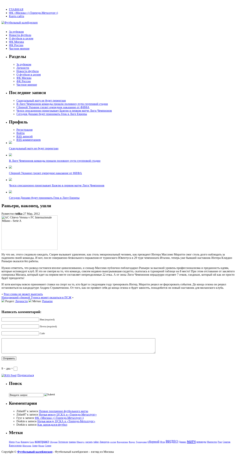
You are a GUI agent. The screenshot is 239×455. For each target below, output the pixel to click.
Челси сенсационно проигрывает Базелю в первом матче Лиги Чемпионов (64, 110)
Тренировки (141, 442)
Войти (20, 133)
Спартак (226, 442)
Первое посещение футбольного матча (63, 411)
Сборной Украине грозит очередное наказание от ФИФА (52, 107)
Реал (220, 442)
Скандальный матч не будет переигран (41, 100)
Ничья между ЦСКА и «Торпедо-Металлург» (68, 414)
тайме (96, 442)
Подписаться (25, 375)
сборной (153, 441)
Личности (22, 67)
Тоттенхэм (63, 442)
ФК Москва (16, 41)
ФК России (16, 45)
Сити (32, 442)
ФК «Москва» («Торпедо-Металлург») (33, 12)
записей (24, 136)
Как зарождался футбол (52, 424)
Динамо (182, 442)
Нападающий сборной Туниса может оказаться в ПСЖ (36, 297)
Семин (48, 445)
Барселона (15, 445)
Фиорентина (122, 442)
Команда (25, 442)
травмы (72, 442)
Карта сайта (16, 16)
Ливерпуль (104, 442)
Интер (12, 442)
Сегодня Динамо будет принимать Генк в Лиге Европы (51, 114)
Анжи (35, 445)
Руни (17, 442)
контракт (42, 441)
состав (113, 442)
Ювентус (81, 442)
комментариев (28, 139)
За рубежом (16, 31)
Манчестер (212, 442)
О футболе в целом (21, 38)
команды (201, 441)
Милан (41, 446)
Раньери (47, 301)
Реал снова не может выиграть (23, 294)
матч (191, 441)
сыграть (89, 442)
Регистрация (24, 129)
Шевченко (26, 446)
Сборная (54, 442)
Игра (162, 442)
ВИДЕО (172, 441)
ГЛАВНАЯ (16, 9)
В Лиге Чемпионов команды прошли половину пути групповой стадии (62, 103)
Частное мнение (19, 48)
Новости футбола (20, 35)
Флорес (132, 442)
